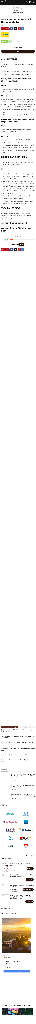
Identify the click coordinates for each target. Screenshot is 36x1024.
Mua (18, 51)
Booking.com (13, 903)
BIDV (11, 870)
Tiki (23, 25)
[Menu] (2, 2)
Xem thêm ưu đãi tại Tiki (16, 223)
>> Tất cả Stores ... (27, 855)
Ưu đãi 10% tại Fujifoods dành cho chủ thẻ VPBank (15, 755)
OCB (13, 881)
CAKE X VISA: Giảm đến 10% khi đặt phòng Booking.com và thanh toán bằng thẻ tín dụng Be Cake (21, 897)
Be (10, 881)
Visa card (11, 25)
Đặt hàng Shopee (28, 889)
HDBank (12, 891)
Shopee (14, 870)
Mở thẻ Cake (29, 901)
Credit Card (13, 780)
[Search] (26, 2)
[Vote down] (5, 239)
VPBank (18, 903)
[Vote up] (8, 239)
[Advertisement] (19, 988)
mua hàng (30, 868)
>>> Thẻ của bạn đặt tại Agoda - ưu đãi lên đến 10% (18, 1005)
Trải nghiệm (29, 879)
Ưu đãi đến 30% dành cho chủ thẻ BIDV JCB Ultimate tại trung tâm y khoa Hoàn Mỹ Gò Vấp (23, 776)
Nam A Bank (18, 25)
